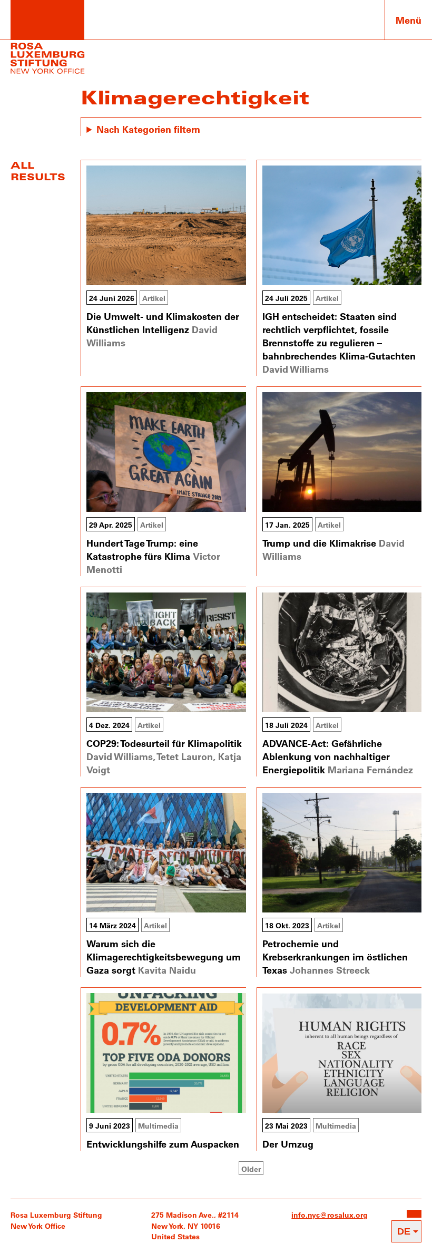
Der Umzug (287, 1144)
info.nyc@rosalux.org (329, 1215)
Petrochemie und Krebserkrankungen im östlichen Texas (335, 956)
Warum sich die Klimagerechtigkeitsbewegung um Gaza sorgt (163, 956)
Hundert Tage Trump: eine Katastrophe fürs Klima (142, 549)
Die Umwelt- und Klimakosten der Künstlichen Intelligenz (162, 323)
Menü (408, 20)
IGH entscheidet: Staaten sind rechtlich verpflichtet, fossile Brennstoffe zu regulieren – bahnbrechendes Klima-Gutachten (339, 336)
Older (251, 1169)
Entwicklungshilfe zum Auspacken (162, 1144)
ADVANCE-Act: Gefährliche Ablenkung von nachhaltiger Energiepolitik (326, 756)
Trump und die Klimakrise (319, 543)
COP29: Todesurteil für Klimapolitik (164, 743)
